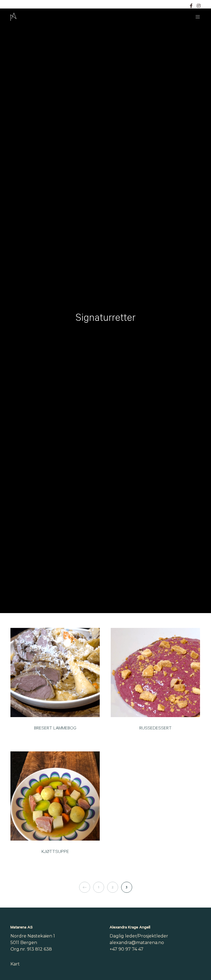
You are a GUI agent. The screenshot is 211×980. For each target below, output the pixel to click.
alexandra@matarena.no (137, 942)
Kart (15, 964)
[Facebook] (191, 6)
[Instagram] (199, 6)
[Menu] (196, 17)
